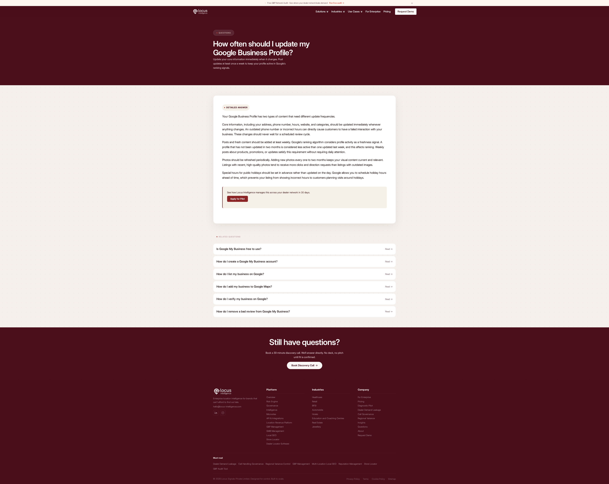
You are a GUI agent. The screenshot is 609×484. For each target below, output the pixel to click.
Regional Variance (366, 418)
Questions (225, 33)
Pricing (361, 401)
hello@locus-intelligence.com (227, 406)
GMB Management (275, 431)
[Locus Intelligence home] (202, 11)
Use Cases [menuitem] (354, 11)
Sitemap (392, 479)
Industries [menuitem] (336, 11)
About (361, 431)
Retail (314, 401)
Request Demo (406, 11)
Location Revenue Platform (279, 422)
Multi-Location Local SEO (324, 464)
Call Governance (366, 414)
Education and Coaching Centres (328, 418)
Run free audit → (336, 3)
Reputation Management (350, 464)
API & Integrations (275, 418)
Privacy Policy (353, 479)
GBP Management (275, 426)
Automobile (317, 410)
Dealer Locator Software (277, 443)
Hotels (315, 414)
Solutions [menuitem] (321, 11)
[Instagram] (223, 412)
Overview (270, 397)
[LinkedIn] (216, 412)
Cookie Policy (378, 479)
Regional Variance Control (278, 464)
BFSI (314, 405)
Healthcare (317, 397)
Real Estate (317, 422)
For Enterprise (364, 397)
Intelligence (271, 410)
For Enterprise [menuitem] (373, 11)
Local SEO (271, 435)
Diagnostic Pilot (365, 405)
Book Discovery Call (304, 365)
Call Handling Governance (250, 464)
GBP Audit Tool (220, 468)
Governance (272, 405)
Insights (361, 422)
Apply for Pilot (237, 198)
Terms (366, 479)
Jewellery (316, 426)
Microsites (271, 414)
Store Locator (272, 439)
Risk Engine (272, 401)
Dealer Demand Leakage (369, 410)
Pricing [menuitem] (387, 11)
